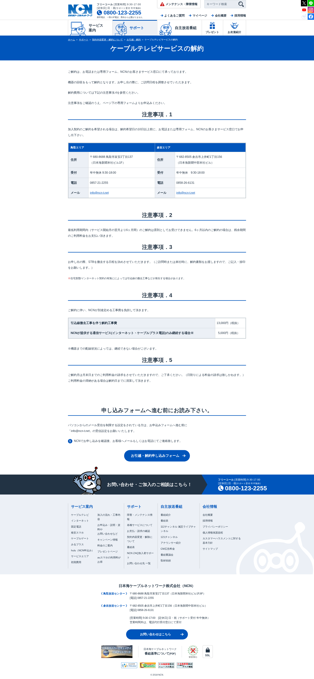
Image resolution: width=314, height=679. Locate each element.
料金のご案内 (105, 545)
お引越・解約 (134, 39)
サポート (83, 39)
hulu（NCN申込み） (82, 550)
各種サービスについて (139, 525)
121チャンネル (169, 537)
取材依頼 (166, 560)
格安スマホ (77, 532)
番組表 (131, 547)
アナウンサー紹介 (171, 542)
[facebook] (311, 16)
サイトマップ (210, 548)
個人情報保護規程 (213, 532)
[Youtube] (304, 9)
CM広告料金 (168, 548)
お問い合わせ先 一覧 (139, 563)
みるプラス (77, 544)
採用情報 (240, 15)
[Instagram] (311, 9)
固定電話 (76, 526)
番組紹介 (166, 514)
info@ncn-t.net (99, 192)
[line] (311, 2)
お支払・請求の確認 (138, 531)
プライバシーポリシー (215, 526)
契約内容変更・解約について (107, 39)
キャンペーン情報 (107, 539)
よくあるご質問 (174, 15)
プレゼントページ (107, 551)
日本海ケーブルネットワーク (160, 651)
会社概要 (221, 15)
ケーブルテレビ (80, 514)
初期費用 (76, 562)
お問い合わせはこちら (155, 634)
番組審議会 (167, 554)
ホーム (71, 39)
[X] (304, 2)
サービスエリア (80, 556)
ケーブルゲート (80, 538)
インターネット (80, 520)
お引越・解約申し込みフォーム (155, 456)
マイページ (200, 15)
